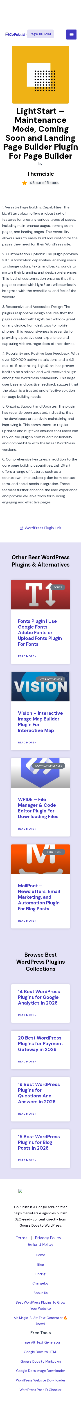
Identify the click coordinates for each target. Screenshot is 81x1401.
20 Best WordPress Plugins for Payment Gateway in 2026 (40, 1043)
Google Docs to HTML (40, 1352)
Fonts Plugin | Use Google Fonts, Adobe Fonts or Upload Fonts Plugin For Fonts (40, 632)
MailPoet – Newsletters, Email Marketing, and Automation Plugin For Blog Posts (39, 897)
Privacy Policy (48, 1238)
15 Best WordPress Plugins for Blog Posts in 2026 (39, 1142)
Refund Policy (40, 1244)
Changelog (40, 1283)
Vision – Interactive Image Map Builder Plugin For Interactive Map (40, 722)
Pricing (40, 1274)
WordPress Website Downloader (40, 1380)
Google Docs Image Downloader (40, 1371)
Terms (21, 1238)
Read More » (27, 656)
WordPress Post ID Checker (40, 1390)
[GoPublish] (15, 34)
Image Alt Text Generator (40, 1342)
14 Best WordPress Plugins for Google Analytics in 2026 (39, 997)
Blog (40, 1264)
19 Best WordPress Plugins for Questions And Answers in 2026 (39, 1093)
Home (40, 1255)
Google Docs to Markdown (40, 1361)
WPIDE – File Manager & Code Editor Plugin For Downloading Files (38, 808)
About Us (41, 1293)
